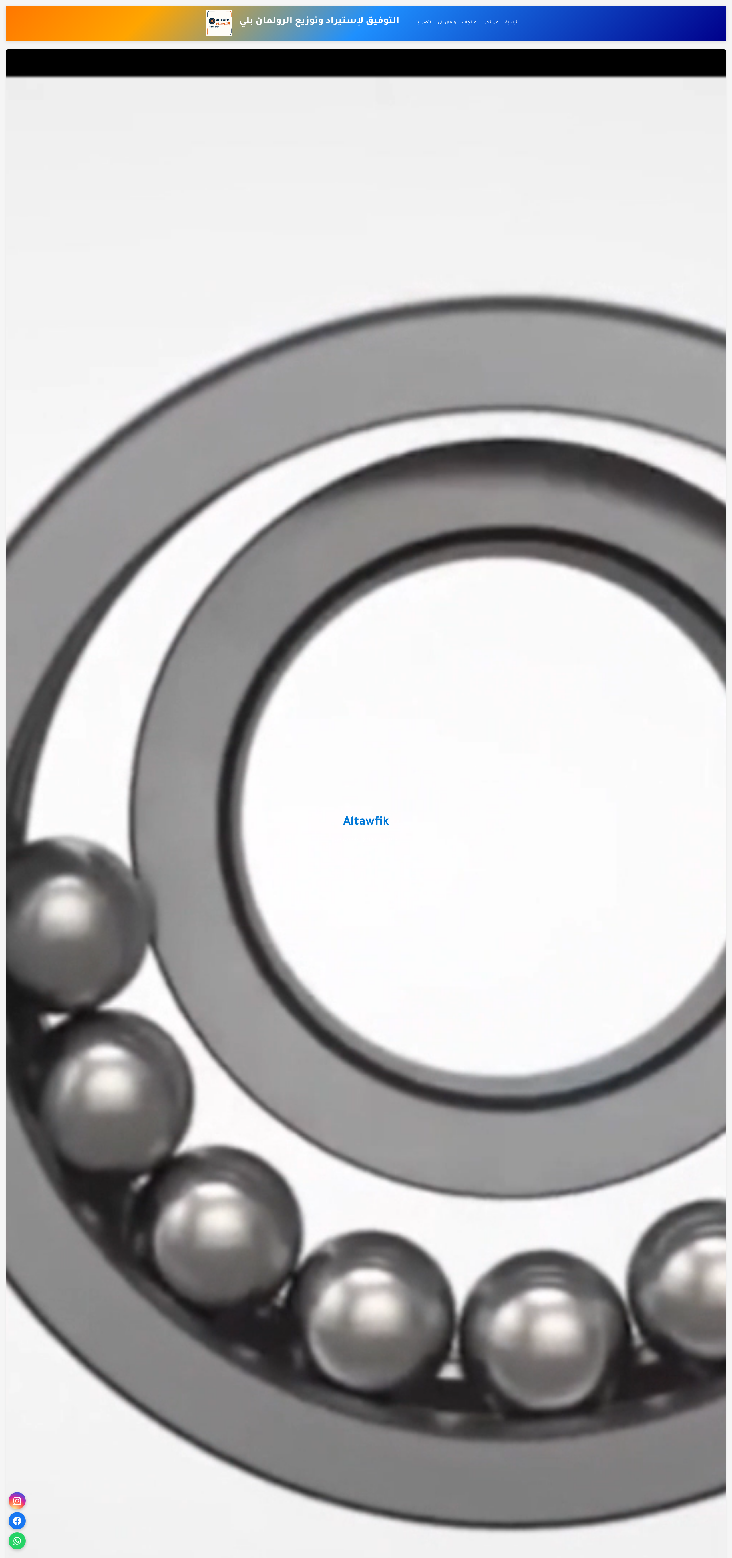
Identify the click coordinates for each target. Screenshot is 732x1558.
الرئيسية (513, 23)
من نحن (490, 23)
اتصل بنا (423, 23)
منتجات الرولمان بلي (457, 23)
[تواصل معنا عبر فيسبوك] (17, 1520)
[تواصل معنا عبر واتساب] (17, 1540)
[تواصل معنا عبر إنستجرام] (17, 1500)
